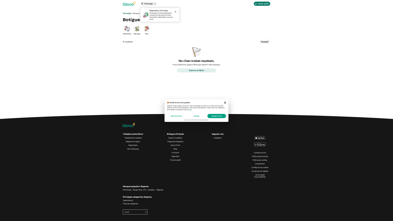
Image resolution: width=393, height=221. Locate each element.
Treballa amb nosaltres (133, 138)
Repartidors (133, 145)
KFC (144, 190)
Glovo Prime (175, 145)
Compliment (260, 164)
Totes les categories (130, 204)
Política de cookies (260, 160)
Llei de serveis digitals (260, 171)
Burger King (137, 190)
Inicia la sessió (175, 160)
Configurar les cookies (259, 167)
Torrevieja (127, 13)
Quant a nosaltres (175, 138)
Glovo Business (133, 149)
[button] (127, 30)
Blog (175, 149)
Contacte (175, 153)
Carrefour (151, 190)
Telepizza (159, 190)
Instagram (218, 138)
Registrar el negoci (133, 141)
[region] (196, 30)
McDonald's (127, 190)
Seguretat (175, 156)
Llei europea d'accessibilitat (260, 176)
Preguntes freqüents (175, 141)
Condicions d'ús (260, 153)
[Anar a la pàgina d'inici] (129, 4)
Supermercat (128, 200)
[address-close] (175, 12)
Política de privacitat (260, 156)
